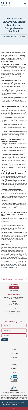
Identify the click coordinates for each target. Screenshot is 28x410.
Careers (14, 368)
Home (14, 349)
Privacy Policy (14, 390)
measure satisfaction (20, 133)
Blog (14, 361)
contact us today (12, 264)
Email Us (14, 287)
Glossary (23, 36)
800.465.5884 (14, 290)
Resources (14, 357)
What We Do (14, 353)
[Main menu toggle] (25, 3)
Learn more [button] (14, 404)
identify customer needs (14, 126)
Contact (14, 372)
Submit (4, 339)
